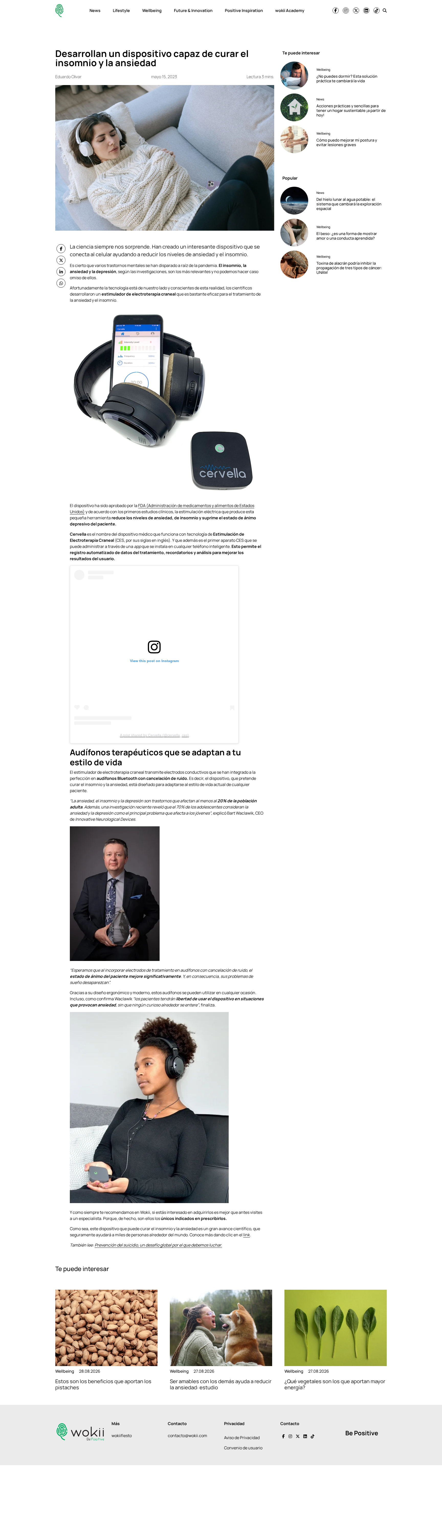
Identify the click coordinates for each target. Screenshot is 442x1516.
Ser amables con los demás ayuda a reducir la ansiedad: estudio (220, 1384)
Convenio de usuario (243, 1448)
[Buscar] (385, 10)
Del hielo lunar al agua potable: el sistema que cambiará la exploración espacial (348, 204)
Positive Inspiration (244, 10)
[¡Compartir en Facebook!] (61, 248)
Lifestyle (121, 10)
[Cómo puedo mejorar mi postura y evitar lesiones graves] (296, 139)
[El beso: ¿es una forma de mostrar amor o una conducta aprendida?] (296, 232)
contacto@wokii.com (187, 1435)
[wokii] (59, 10)
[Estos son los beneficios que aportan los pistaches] (106, 1328)
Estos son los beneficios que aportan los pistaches (103, 1384)
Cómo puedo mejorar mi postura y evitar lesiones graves (346, 142)
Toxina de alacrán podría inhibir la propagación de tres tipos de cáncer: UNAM (349, 268)
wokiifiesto (122, 1435)
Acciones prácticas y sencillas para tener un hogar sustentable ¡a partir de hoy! (351, 110)
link (246, 1235)
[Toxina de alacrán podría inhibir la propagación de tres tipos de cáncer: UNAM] (296, 264)
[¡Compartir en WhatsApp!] (61, 283)
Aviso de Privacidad (242, 1437)
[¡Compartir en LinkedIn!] (61, 271)
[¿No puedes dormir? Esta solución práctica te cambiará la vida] (296, 75)
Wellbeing (152, 10)
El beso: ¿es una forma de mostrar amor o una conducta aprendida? (346, 236)
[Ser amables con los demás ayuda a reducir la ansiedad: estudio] (221, 1328)
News (95, 10)
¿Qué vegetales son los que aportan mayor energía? (334, 1384)
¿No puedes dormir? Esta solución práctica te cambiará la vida (346, 79)
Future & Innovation (193, 10)
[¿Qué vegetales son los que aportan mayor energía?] (335, 1328)
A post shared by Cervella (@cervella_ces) (154, 735)
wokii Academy (289, 10)
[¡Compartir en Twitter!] (61, 260)
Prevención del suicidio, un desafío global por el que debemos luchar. (158, 1245)
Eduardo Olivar (68, 76)
